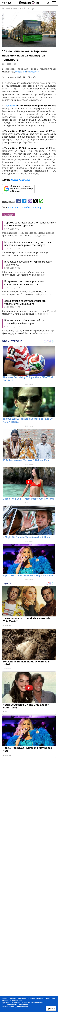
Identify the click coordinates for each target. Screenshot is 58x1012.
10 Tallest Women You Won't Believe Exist (26, 460)
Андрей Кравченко (20, 180)
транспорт (13, 207)
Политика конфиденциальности (15, 1007)
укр (3, 2)
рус (9, 2)
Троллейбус (10, 105)
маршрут (37, 207)
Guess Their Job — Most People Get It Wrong (28, 498)
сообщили (20, 71)
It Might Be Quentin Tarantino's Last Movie (26, 537)
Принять (51, 1008)
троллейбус (26, 207)
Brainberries (29, 384)
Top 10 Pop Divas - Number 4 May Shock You (28, 575)
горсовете (33, 71)
